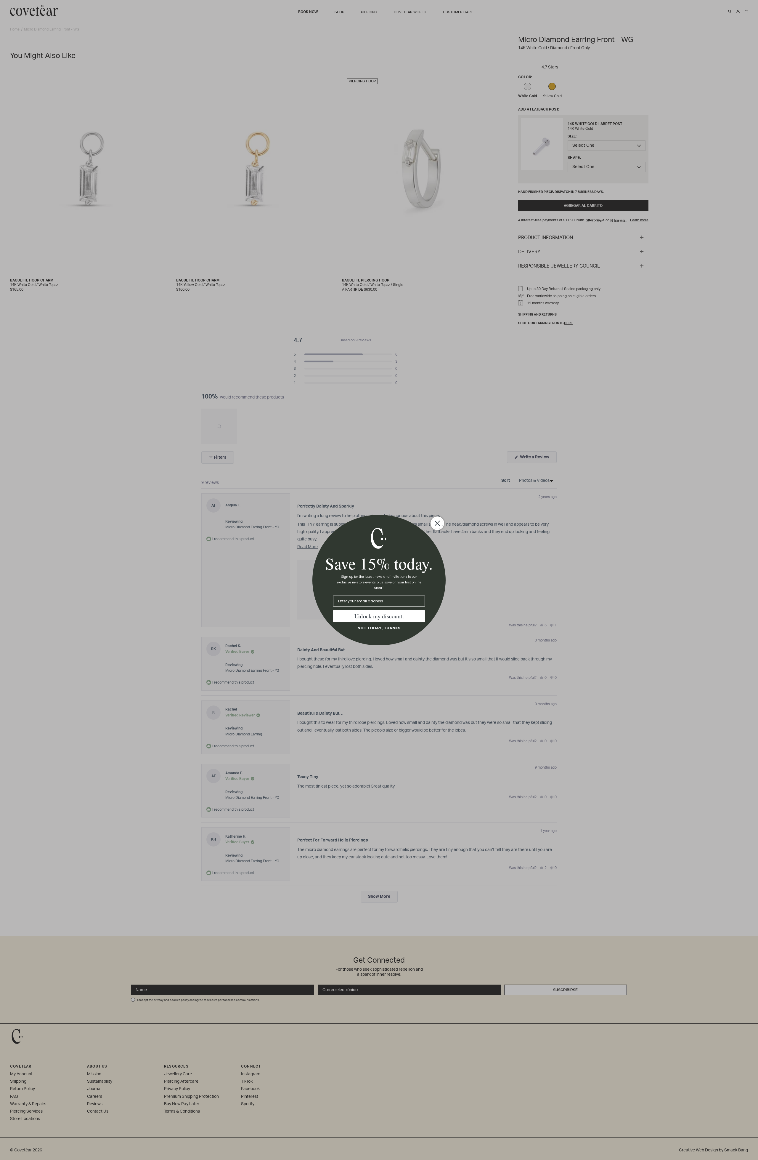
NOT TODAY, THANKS (379, 628)
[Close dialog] (437, 523)
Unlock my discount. (379, 616)
